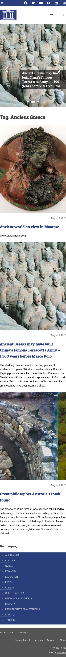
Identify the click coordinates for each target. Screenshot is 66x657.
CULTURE (10, 560)
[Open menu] (2, 3)
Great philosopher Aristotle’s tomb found (30, 497)
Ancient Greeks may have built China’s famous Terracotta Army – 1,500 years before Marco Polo (41, 79)
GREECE (9, 587)
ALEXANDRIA (12, 555)
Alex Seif (61, 652)
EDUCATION (11, 576)
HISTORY (10, 603)
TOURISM (10, 620)
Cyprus (9, 566)
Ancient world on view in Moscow (29, 226)
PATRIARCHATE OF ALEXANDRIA (22, 609)
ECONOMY (10, 571)
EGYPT (8, 582)
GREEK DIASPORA (14, 593)
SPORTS (9, 614)
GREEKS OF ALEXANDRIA (18, 598)
